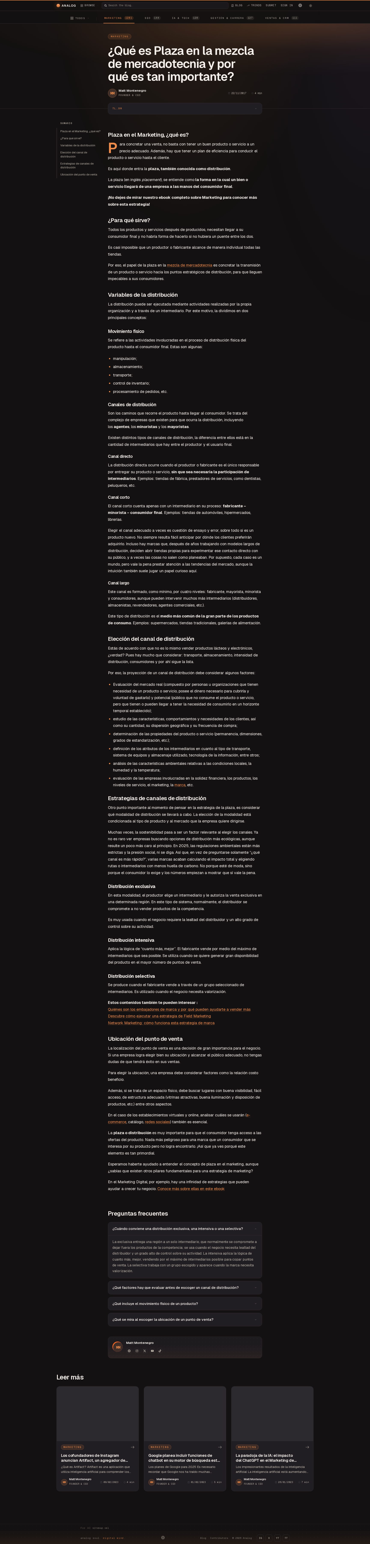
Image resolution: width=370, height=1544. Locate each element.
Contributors (219, 1538)
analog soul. (103, 1538)
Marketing (119, 36)
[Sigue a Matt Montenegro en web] (129, 1351)
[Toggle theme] (310, 6)
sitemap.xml (100, 1527)
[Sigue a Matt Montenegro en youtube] (152, 1351)
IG (260, 1538)
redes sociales (157, 1121)
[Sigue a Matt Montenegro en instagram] (137, 1351)
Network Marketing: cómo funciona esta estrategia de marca (161, 1022)
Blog (203, 1538)
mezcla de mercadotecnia (189, 265)
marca (180, 784)
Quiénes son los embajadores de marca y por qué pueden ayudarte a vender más (179, 1009)
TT (286, 1538)
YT (277, 1538)
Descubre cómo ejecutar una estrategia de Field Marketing (159, 1016)
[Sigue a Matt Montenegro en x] (145, 1351)
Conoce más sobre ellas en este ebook (191, 1188)
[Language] (300, 5)
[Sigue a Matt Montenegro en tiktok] (160, 1351)
